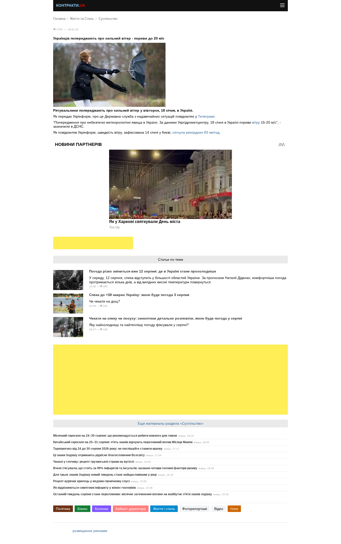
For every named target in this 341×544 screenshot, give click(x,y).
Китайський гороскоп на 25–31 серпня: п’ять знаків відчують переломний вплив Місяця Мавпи (122, 442)
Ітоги (234, 509)
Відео (218, 509)
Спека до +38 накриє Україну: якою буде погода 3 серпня (139, 295)
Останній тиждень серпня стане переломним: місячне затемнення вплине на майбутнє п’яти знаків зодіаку (132, 494)
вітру (256, 122)
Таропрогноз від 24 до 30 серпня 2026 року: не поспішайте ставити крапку (108, 448)
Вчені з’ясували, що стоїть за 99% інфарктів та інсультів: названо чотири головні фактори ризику (125, 468)
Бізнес (82, 509)
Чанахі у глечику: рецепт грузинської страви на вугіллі (93, 461)
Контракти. (70, 6)
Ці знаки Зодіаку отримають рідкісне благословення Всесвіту (99, 455)
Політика (63, 509)
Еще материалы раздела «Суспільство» (170, 423)
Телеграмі (206, 116)
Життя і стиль (164, 509)
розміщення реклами (90, 531)
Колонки (101, 509)
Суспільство (108, 19)
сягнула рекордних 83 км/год (195, 132)
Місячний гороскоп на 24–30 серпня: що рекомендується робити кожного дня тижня (115, 435)
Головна (59, 19)
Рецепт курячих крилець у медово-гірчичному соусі (91, 481)
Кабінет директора (131, 509)
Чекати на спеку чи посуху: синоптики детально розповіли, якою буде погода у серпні (165, 318)
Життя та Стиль (82, 19)
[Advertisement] (93, 243)
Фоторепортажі (194, 509)
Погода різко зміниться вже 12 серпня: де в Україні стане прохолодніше (152, 271)
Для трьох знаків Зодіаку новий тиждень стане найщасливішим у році (105, 474)
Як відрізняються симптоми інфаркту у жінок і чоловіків (94, 487)
